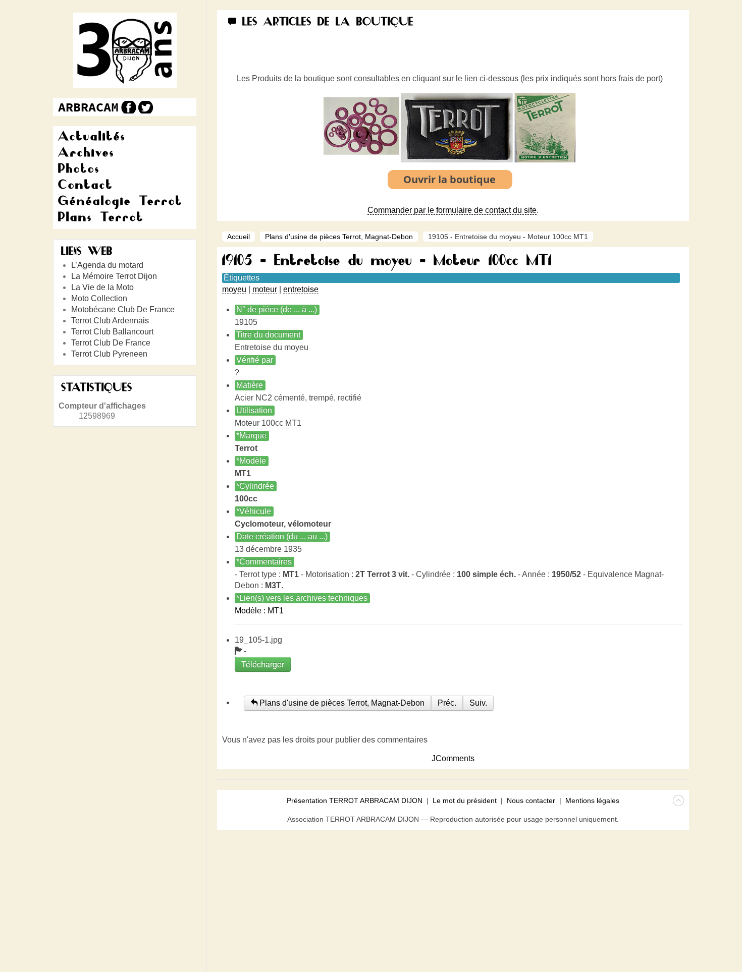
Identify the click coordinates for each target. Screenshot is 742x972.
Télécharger (262, 664)
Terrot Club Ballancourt (112, 331)
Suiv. (478, 703)
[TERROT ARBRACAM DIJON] (88, 107)
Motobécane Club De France (123, 309)
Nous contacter (531, 800)
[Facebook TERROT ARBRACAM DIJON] (127, 107)
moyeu (234, 289)
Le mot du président (465, 800)
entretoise (301, 289)
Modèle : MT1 (259, 610)
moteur (264, 289)
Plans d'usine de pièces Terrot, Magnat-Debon (339, 237)
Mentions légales (592, 800)
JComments (453, 758)
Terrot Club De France (110, 342)
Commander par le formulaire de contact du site (452, 210)
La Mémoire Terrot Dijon (114, 276)
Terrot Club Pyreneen (109, 354)
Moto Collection (99, 298)
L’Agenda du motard (107, 265)
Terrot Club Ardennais (110, 320)
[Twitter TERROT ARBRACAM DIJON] (145, 107)
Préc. (447, 703)
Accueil (238, 237)
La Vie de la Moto (102, 287)
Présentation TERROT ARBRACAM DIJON (354, 800)
